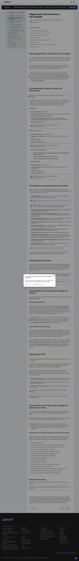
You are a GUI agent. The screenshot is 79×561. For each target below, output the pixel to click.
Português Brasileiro (37, 284)
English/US (27, 284)
